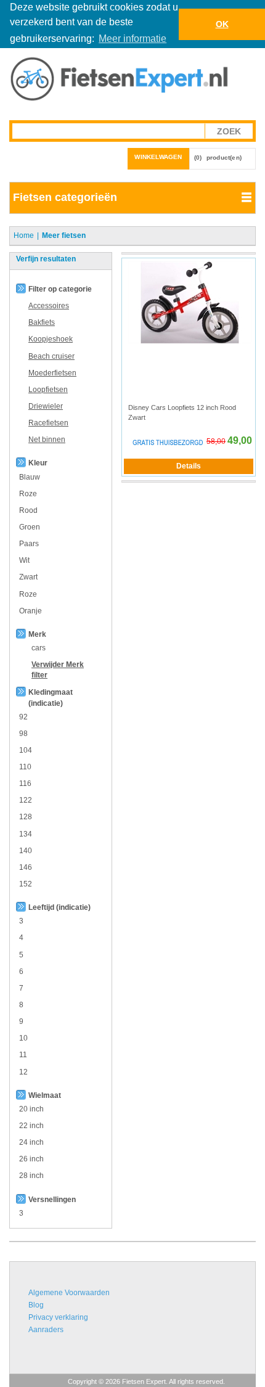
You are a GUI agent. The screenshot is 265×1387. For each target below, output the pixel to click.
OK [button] (222, 24)
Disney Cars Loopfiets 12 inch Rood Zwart (182, 412)
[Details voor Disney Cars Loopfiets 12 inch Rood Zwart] (189, 302)
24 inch (31, 1142)
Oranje (30, 611)
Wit (24, 560)
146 (25, 867)
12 (23, 1072)
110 (25, 767)
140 (25, 850)
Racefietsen (48, 423)
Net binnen (46, 439)
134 (25, 834)
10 (23, 1038)
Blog (36, 1305)
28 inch (31, 1175)
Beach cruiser (51, 356)
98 (23, 733)
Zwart (28, 577)
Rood (28, 510)
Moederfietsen (52, 373)
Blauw (29, 477)
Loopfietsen (48, 389)
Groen (29, 527)
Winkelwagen (158, 156)
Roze (28, 493)
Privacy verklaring (58, 1317)
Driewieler (45, 406)
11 (23, 1054)
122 (25, 800)
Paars (29, 543)
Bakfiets (41, 322)
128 (25, 816)
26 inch (31, 1159)
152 (25, 884)
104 (25, 750)
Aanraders (45, 1329)
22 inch (31, 1125)
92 (23, 717)
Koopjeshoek (50, 339)
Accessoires (48, 305)
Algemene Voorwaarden (69, 1292)
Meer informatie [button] (132, 38)
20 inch (31, 1109)
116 (25, 783)
